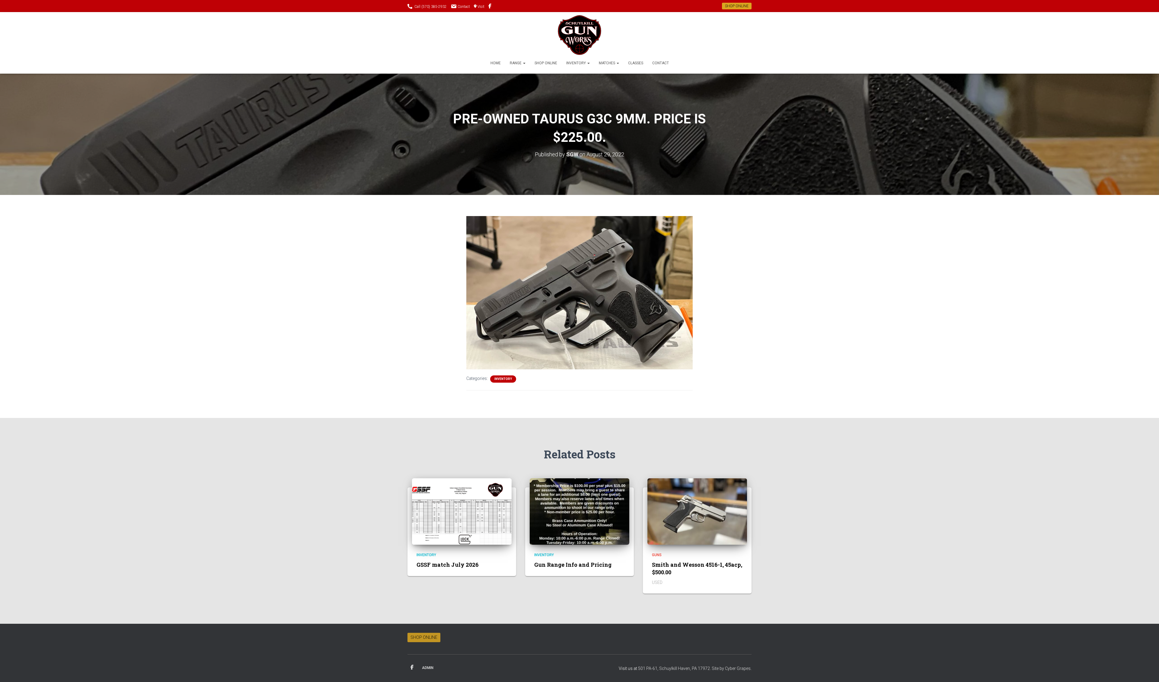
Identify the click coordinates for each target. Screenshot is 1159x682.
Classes (635, 63)
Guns (657, 555)
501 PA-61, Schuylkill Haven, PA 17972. (675, 668)
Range (516, 63)
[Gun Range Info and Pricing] (579, 510)
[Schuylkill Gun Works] (579, 35)
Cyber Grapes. (738, 668)
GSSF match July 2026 (448, 564)
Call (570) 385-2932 (430, 7)
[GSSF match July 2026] (462, 510)
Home (495, 63)
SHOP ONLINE (737, 6)
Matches (607, 63)
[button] (523, 63)
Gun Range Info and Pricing (572, 564)
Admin (427, 668)
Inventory (576, 63)
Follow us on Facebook (489, 7)
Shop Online (546, 63)
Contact (464, 7)
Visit (480, 7)
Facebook (412, 667)
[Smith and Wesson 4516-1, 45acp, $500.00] (697, 510)
